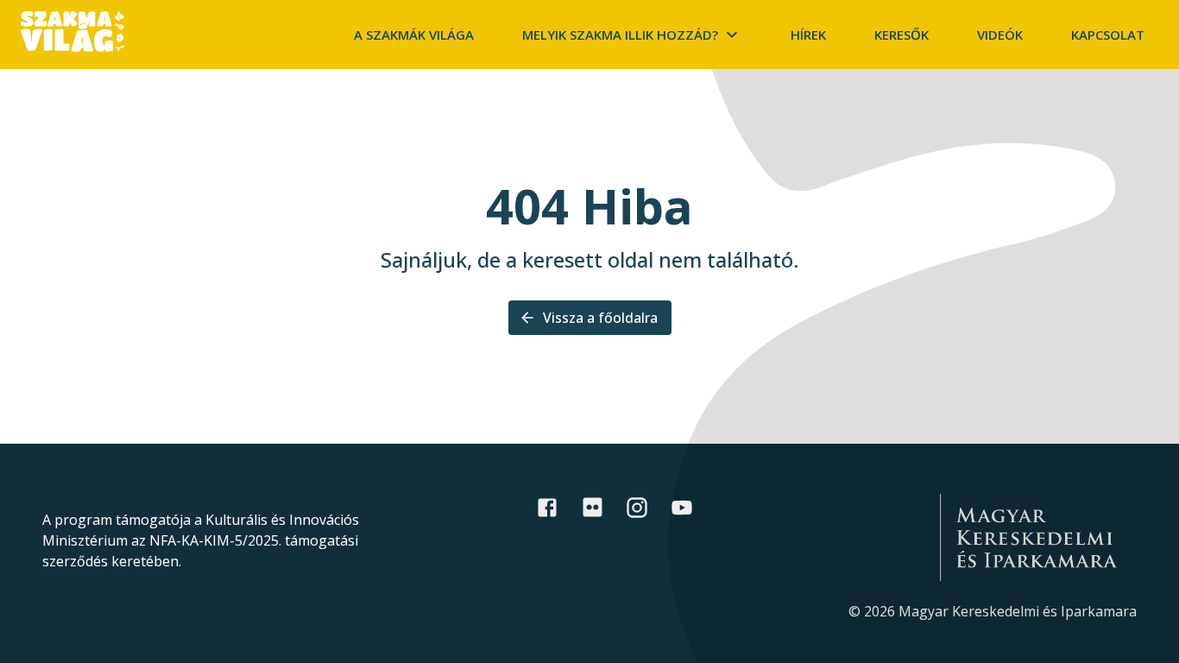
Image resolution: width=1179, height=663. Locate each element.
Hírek (808, 34)
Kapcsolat (1107, 34)
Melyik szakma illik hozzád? (620, 34)
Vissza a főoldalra (600, 317)
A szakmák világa (414, 34)
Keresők (901, 34)
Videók (1000, 34)
